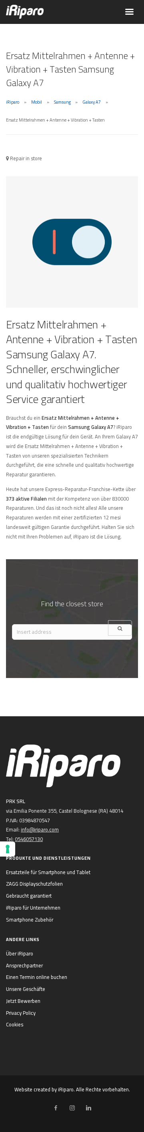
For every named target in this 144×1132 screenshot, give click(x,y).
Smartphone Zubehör (29, 919)
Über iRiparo (19, 953)
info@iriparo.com (40, 829)
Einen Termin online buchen (36, 977)
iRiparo (12, 102)
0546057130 (29, 839)
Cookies (14, 1024)
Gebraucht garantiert (29, 895)
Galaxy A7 (91, 102)
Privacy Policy (21, 1013)
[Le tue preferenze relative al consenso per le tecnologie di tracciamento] (7, 849)
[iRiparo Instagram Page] (72, 1108)
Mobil (36, 102)
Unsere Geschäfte (25, 989)
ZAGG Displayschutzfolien (34, 883)
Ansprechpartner (24, 965)
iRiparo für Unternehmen (33, 907)
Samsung (62, 102)
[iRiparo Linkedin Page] (88, 1108)
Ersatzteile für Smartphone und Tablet (48, 872)
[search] (120, 628)
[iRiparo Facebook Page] (55, 1108)
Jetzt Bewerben (23, 1001)
